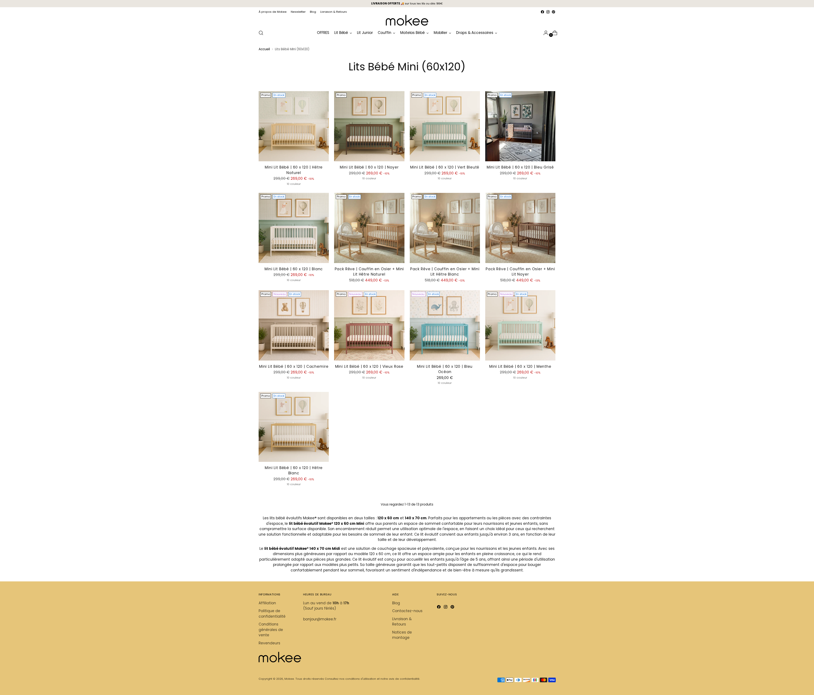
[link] (407, 271)
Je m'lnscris (407, 348)
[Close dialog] (464, 268)
